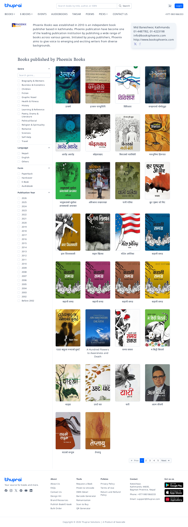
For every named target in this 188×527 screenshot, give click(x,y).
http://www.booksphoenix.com (154, 39)
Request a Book (84, 483)
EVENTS (42, 14)
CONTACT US (120, 14)
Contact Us (56, 492)
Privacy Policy (108, 483)
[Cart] (170, 6)
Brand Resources (59, 500)
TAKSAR (76, 14)
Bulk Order (56, 508)
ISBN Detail (82, 492)
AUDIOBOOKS (59, 14)
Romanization (83, 500)
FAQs (53, 487)
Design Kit (56, 496)
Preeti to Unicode (85, 487)
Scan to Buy (82, 504)
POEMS (90, 14)
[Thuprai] (13, 6)
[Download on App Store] (173, 492)
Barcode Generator (86, 496)
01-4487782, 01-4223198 (149, 31)
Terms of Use (107, 487)
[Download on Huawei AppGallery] (173, 499)
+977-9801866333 (174, 14)
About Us (55, 483)
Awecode (120, 522)
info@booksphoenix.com (150, 35)
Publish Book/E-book (61, 504)
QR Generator (83, 508)
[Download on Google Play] (173, 485)
